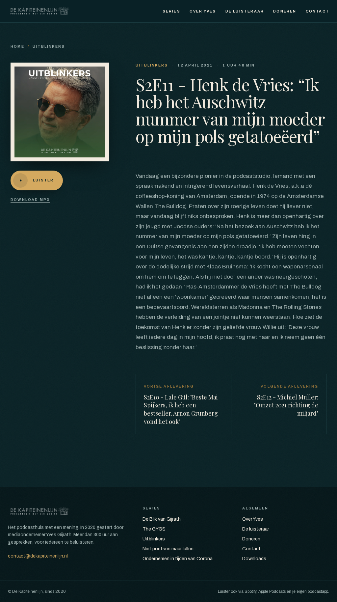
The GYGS (154, 529)
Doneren (284, 11)
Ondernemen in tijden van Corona (178, 558)
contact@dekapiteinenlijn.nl (38, 556)
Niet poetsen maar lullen (168, 548)
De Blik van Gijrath (162, 519)
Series (171, 11)
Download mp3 (30, 200)
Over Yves (203, 11)
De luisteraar (244, 11)
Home (17, 46)
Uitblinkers (49, 46)
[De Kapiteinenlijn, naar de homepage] (40, 11)
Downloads (254, 558)
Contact (317, 11)
